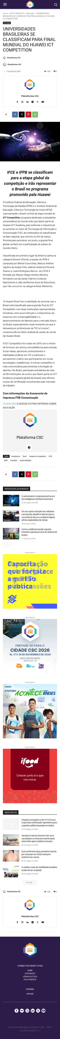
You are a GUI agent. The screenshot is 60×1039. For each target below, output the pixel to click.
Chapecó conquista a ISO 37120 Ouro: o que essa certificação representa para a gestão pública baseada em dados (39, 823)
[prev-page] (5, 544)
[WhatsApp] (35, 114)
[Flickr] (22, 1011)
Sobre (30, 970)
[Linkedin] (27, 101)
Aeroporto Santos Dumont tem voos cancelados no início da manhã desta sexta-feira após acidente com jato (38, 838)
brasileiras (15, 456)
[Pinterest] (28, 114)
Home (5, 13)
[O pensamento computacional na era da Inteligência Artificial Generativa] (11, 500)
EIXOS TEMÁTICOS (17, 13)
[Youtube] (43, 101)
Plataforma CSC (14, 58)
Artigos (30, 994)
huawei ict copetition (37, 456)
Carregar (29, 882)
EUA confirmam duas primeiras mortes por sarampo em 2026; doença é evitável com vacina (39, 854)
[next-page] (9, 544)
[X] (38, 101)
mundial (13, 460)
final (24, 456)
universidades (25, 460)
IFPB (5, 460)
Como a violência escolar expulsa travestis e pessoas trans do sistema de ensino (39, 532)
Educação (30, 13)
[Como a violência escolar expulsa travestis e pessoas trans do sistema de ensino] (11, 533)
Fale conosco (30, 980)
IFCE (50, 456)
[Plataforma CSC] (5, 57)
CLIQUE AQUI (9, 403)
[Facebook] (17, 101)
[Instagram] (22, 101)
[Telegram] (32, 101)
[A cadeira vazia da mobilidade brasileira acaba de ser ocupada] (11, 871)
